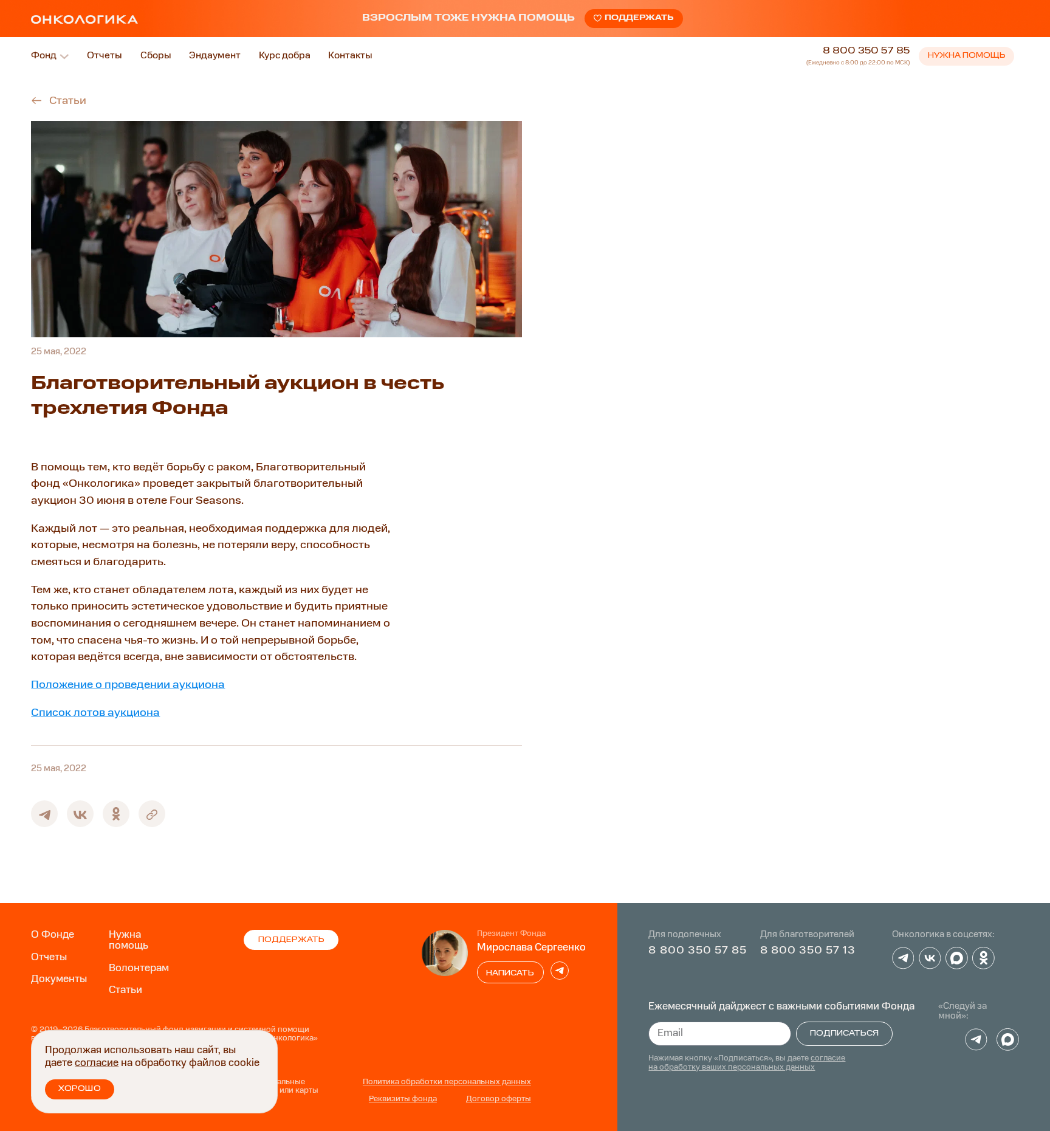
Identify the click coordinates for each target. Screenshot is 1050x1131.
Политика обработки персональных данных (447, 1082)
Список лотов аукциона (95, 712)
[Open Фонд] (64, 56)
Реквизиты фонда (403, 1099)
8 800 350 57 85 (866, 51)
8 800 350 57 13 (808, 950)
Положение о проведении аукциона (128, 684)
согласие (96, 1063)
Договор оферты (498, 1099)
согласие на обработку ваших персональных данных (746, 1062)
